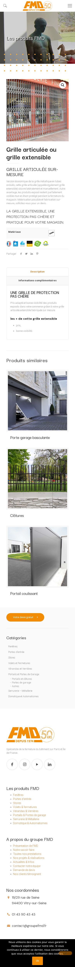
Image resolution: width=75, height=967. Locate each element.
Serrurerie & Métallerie (26, 819)
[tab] (37, 271)
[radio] (51, 233)
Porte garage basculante (30, 437)
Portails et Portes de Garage (23, 674)
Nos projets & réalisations (28, 857)
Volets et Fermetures (19, 663)
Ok (37, 960)
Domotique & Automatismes (30, 823)
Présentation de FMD (25, 845)
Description (37, 271)
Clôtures (17, 515)
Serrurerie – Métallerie (20, 690)
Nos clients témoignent (27, 874)
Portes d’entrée (16, 652)
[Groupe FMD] (37, 6)
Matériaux (14, 231)
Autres (15, 686)
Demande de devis (24, 870)
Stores (11, 657)
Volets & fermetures (25, 807)
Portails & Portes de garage (29, 815)
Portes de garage (21, 682)
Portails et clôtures (22, 678)
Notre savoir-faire (23, 849)
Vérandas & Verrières (25, 811)
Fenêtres (13, 646)
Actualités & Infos (23, 862)
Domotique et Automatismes (23, 696)
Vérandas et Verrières (20, 668)
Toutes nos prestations (27, 853)
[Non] (65, 953)
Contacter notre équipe (26, 866)
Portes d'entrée (22, 799)
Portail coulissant (24, 593)
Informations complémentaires (37, 280)
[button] (62, 85)
